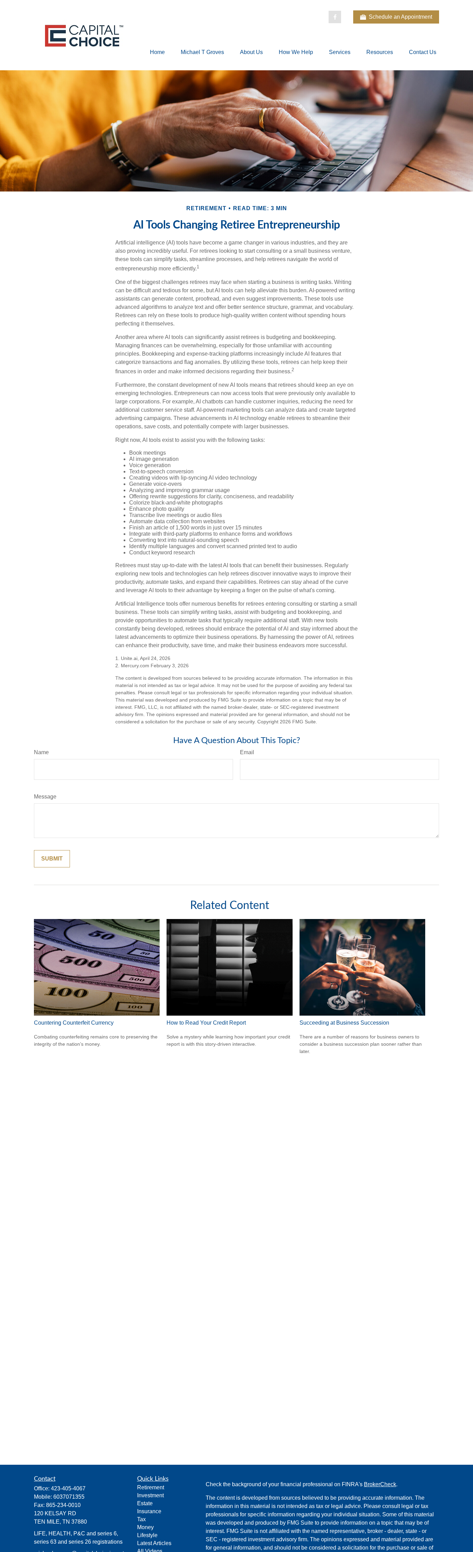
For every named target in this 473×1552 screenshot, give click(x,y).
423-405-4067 (68, 1488)
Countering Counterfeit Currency (74, 1023)
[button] (157, 52)
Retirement (150, 1487)
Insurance (149, 1511)
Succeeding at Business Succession (344, 1023)
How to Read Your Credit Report (206, 1023)
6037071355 (68, 1497)
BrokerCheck (380, 1484)
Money (145, 1527)
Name (41, 752)
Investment (150, 1495)
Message (45, 797)
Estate (145, 1503)
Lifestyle (147, 1535)
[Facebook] (335, 17)
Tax (141, 1519)
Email (247, 752)
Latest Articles (154, 1543)
